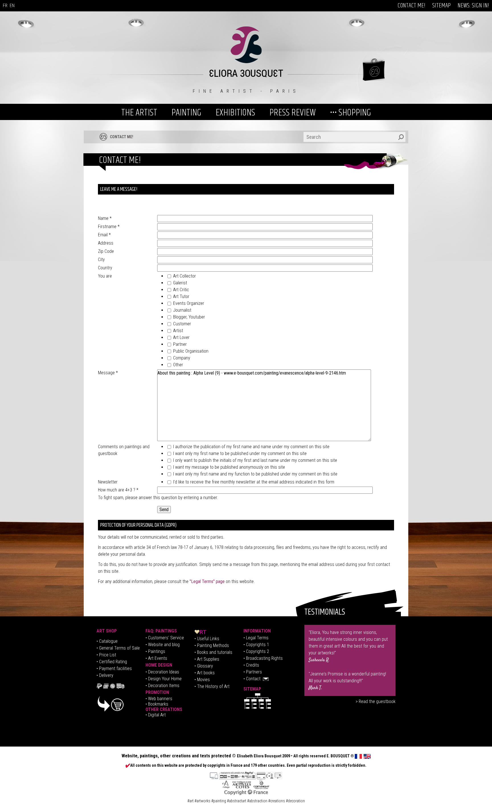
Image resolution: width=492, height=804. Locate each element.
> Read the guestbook (375, 701)
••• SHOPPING (350, 112)
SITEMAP (441, 6)
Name (105, 218)
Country (105, 267)
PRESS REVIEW (292, 112)
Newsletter (108, 482)
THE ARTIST (139, 112)
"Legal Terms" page (207, 581)
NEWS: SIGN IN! (473, 6)
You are (105, 276)
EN (12, 5)
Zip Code (106, 251)
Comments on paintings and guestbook (123, 450)
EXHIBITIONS (235, 112)
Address (105, 243)
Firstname (109, 226)
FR (5, 5)
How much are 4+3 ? (118, 490)
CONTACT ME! (411, 6)
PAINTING (186, 112)
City (101, 259)
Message (108, 372)
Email (104, 234)
